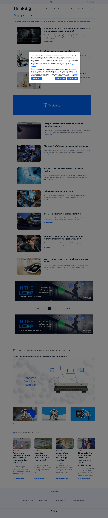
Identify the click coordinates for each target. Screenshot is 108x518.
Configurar (36, 78)
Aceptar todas (72, 78)
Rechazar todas (60, 78)
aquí (57, 74)
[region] (54, 67)
